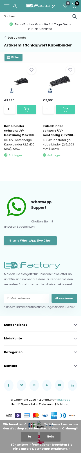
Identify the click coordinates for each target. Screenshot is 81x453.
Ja (29, 436)
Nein (50, 436)
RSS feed (63, 400)
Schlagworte (16, 37)
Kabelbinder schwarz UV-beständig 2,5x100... (20, 130)
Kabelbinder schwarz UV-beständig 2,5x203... (59, 130)
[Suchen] (74, 16)
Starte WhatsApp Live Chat (30, 240)
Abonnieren (64, 298)
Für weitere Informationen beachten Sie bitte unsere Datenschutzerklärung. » (41, 447)
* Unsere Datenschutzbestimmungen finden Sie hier (39, 307)
